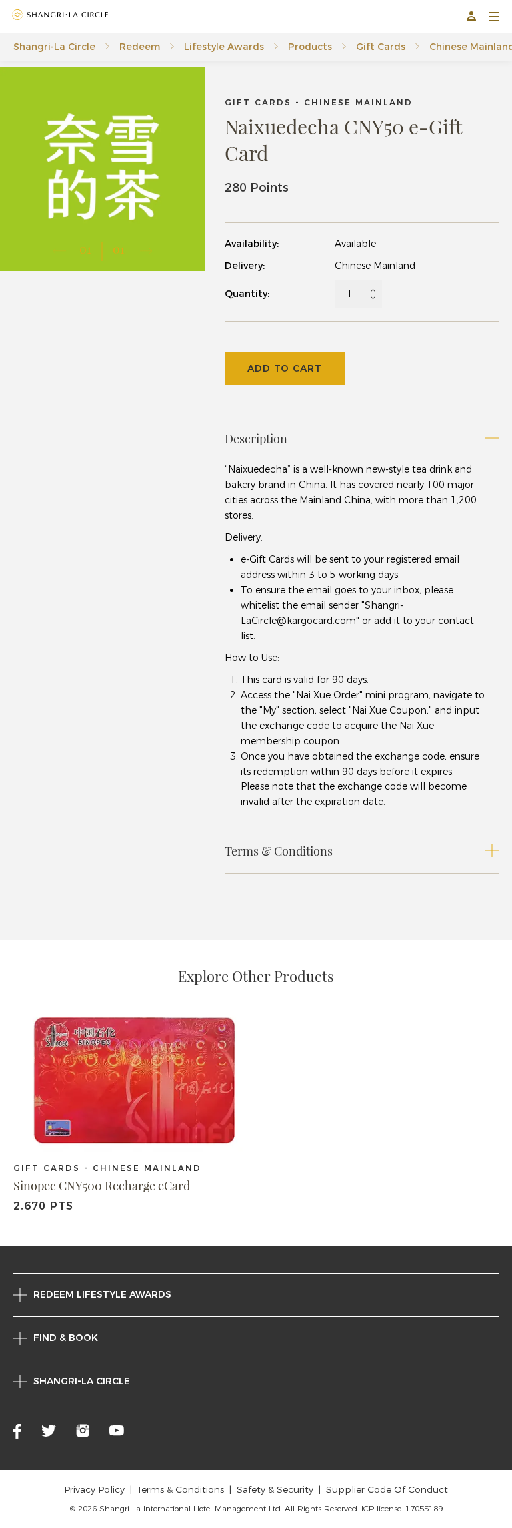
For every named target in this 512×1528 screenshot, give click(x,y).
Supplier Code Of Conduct (387, 1489)
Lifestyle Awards (224, 47)
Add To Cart (284, 368)
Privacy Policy (94, 1489)
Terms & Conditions (180, 1489)
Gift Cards (380, 47)
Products (310, 47)
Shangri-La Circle (54, 47)
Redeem (139, 47)
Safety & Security (275, 1489)
